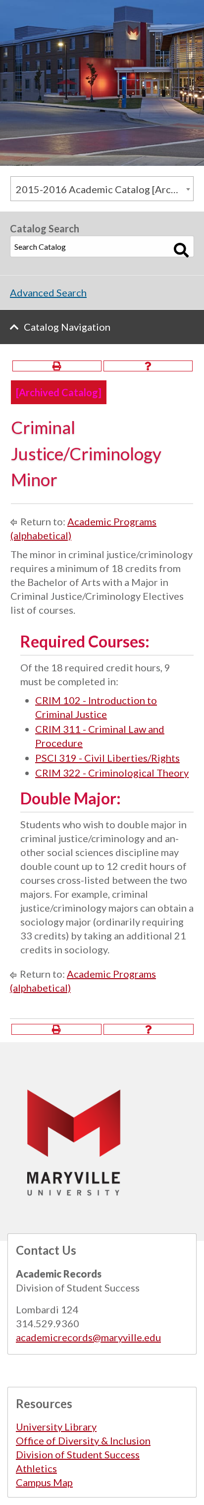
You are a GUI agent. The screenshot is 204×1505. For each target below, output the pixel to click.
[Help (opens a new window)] (148, 365)
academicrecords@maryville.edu (88, 1337)
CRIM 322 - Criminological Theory (112, 773)
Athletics (36, 1468)
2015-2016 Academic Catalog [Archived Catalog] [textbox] (104, 189)
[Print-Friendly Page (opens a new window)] (57, 365)
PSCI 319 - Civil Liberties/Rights (107, 758)
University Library (56, 1427)
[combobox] (102, 188)
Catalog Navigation (67, 327)
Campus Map (44, 1482)
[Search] (181, 250)
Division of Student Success (78, 1454)
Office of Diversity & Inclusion (83, 1440)
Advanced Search (48, 292)
